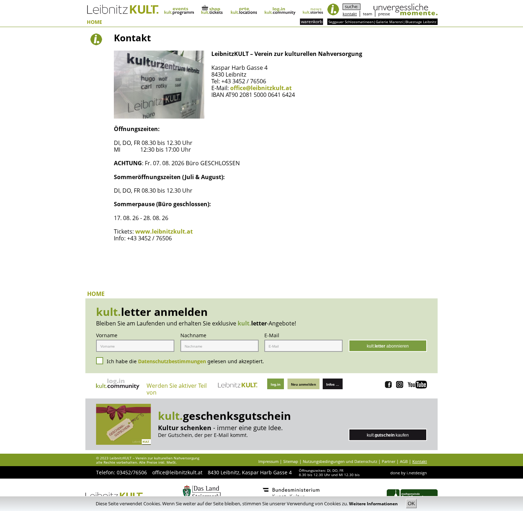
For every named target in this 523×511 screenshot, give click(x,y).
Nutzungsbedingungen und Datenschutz (340, 461)
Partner (388, 461)
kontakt (350, 13)
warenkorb (311, 22)
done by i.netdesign (408, 472)
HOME (94, 22)
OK (411, 503)
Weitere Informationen (374, 504)
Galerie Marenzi (389, 22)
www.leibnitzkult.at (164, 231)
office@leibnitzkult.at (261, 88)
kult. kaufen (388, 435)
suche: (351, 7)
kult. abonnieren (388, 346)
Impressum (268, 461)
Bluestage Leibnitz (421, 22)
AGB (404, 461)
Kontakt (419, 461)
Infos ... (332, 384)
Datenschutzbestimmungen (172, 361)
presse (384, 13)
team (367, 13)
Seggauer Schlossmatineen (351, 22)
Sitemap (290, 461)
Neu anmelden (303, 384)
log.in (275, 384)
